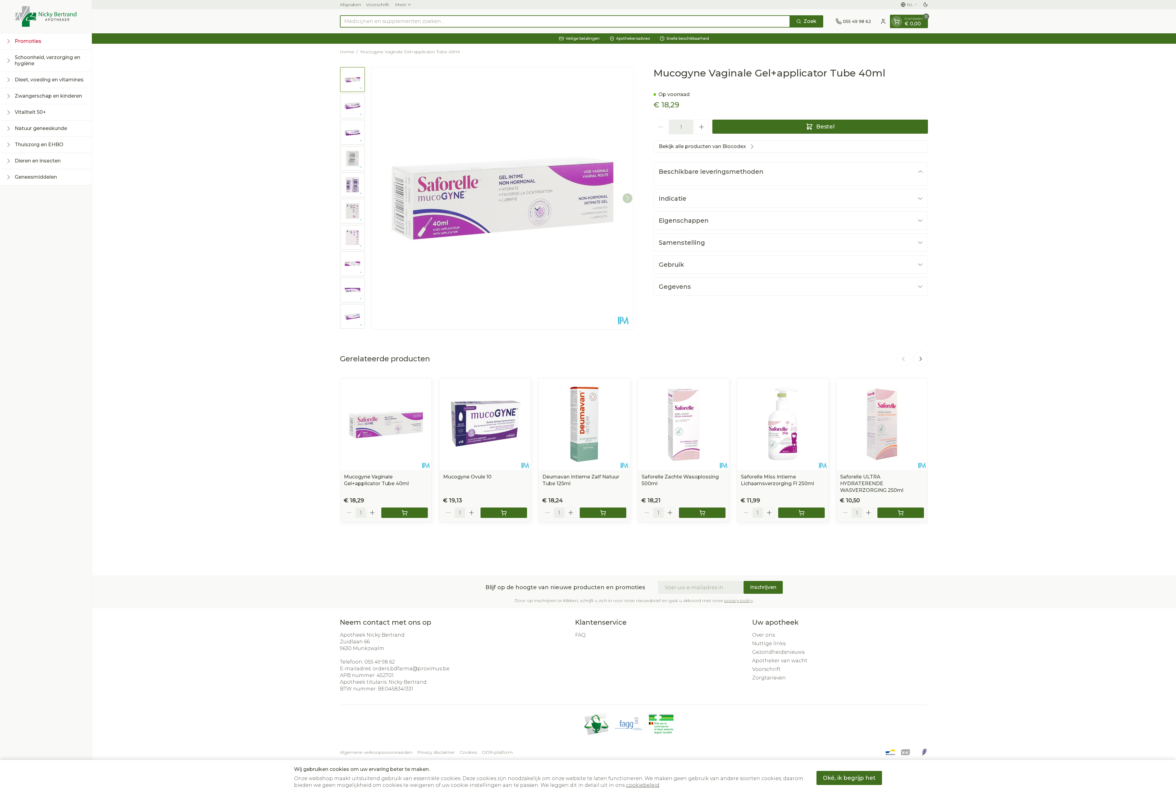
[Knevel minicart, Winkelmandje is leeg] (896, 21)
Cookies (468, 752)
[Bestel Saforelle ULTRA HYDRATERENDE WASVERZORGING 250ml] (900, 513)
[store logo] (46, 16)
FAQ (580, 635)
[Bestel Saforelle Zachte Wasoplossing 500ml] (702, 513)
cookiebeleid (642, 785)
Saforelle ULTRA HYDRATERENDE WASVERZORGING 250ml (871, 483)
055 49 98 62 (379, 662)
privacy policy (738, 600)
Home (347, 51)
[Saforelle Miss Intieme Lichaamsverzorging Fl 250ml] (782, 424)
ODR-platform (497, 752)
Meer (400, 4)
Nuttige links (769, 643)
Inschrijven (763, 587)
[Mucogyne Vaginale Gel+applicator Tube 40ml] (386, 424)
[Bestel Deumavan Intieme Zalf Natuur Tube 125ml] (603, 513)
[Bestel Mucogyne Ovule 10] (504, 513)
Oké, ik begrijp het (849, 778)
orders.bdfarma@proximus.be (411, 668)
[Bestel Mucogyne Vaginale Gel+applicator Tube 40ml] (404, 513)
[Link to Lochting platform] (924, 752)
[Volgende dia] (920, 359)
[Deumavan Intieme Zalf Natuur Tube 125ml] (584, 424)
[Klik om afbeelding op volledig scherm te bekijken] (502, 198)
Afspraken (350, 4)
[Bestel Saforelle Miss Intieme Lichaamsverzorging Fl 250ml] (801, 513)
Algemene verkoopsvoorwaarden (376, 752)
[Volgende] (627, 198)
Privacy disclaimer (436, 752)
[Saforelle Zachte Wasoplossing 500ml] (683, 424)
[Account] (883, 21)
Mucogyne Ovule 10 (467, 477)
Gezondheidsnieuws (778, 652)
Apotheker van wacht (779, 661)
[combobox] (565, 21)
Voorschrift (377, 4)
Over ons (763, 635)
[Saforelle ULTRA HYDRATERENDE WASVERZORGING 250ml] (882, 424)
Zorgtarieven (769, 678)
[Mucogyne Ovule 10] (485, 424)
